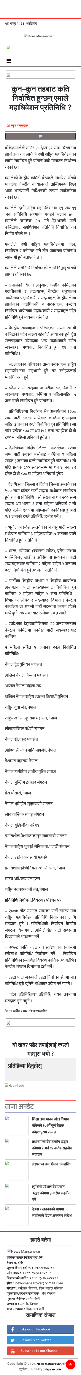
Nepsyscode (52, 1369)
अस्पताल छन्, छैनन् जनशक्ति (51, 1164)
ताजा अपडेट (19, 1107)
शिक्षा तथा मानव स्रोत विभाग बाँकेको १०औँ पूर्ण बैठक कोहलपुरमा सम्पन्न (50, 1125)
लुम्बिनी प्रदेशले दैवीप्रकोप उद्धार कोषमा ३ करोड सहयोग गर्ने (51, 1193)
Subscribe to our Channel (39, 1351)
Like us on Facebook (35, 1329)
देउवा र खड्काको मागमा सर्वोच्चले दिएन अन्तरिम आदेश (52, 1212)
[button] (70, 1364)
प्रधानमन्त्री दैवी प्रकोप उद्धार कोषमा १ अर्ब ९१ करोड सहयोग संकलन (52, 1148)
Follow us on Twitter (35, 1340)
